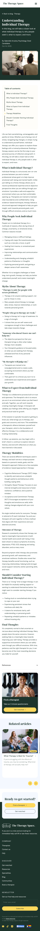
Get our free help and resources (14, 897)
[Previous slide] (30, 783)
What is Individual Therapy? (16, 93)
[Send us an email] (3, 926)
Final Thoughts (11, 125)
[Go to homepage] (13, 4)
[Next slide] (36, 783)
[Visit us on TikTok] (8, 926)
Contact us (6, 849)
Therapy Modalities (13, 113)
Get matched (7, 865)
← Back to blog (7, 14)
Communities (7, 881)
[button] (36, 4)
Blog (3, 877)
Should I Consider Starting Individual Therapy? (20, 119)
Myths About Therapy (14, 102)
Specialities (6, 873)
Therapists (6, 845)
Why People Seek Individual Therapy (20, 98)
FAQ (3, 853)
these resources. (10, 918)
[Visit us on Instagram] (12, 926)
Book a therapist (8, 885)
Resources (6, 869)
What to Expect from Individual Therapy (18, 107)
